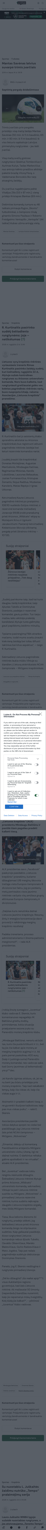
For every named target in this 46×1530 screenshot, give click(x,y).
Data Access (23, 815)
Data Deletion (9, 815)
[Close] (41, 714)
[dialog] (23, 765)
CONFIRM (14, 807)
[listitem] (23, 759)
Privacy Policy (37, 815)
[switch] (37, 764)
